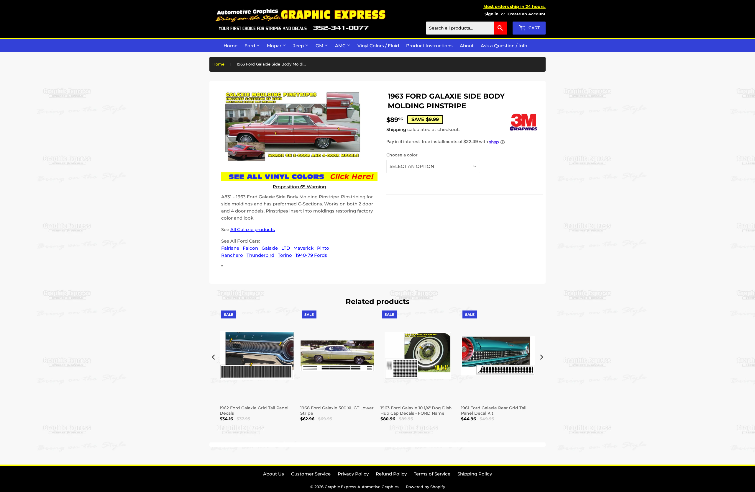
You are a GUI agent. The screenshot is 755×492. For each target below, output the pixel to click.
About (467, 45)
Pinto (323, 248)
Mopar (275, 45)
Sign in (491, 14)
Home (230, 45)
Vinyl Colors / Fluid (378, 45)
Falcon (250, 248)
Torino (285, 255)
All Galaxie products (252, 229)
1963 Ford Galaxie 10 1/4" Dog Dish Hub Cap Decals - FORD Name (416, 410)
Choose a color (402, 155)
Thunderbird (260, 255)
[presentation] (213, 357)
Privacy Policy (353, 474)
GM (320, 45)
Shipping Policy (474, 474)
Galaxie (270, 248)
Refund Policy (391, 474)
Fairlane (230, 248)
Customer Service (311, 474)
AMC (341, 45)
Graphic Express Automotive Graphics (362, 486)
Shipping (396, 129)
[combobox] (466, 28)
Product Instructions (429, 45)
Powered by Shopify (425, 486)
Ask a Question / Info (504, 45)
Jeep (299, 45)
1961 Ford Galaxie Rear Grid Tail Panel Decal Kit (493, 410)
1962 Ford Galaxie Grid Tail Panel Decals (254, 410)
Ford (250, 45)
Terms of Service (432, 474)
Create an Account (527, 14)
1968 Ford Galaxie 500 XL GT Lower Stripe (337, 410)
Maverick (303, 248)
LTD (285, 248)
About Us (273, 474)
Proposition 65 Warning (299, 186)
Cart (533, 27)
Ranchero (232, 255)
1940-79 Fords (311, 255)
